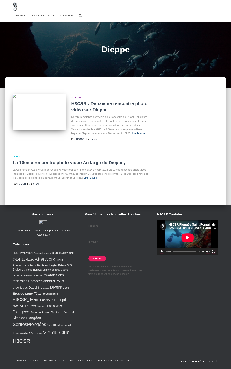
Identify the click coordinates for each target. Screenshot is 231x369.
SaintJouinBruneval (62, 312)
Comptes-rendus (41, 281)
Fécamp (39, 293)
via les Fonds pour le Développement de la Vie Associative (43, 232)
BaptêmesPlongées (47, 265)
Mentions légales (81, 360)
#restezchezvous (42, 253)
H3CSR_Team (26, 299)
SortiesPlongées (29, 324)
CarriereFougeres (51, 270)
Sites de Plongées (27, 318)
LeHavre (31, 306)
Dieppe (17, 157)
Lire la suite (138, 133)
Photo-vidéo (55, 305)
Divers (56, 287)
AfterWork (78, 97)
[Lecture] (162, 251)
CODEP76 (36, 275)
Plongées (21, 312)
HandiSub (46, 300)
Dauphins (35, 287)
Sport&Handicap (55, 325)
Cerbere (27, 275)
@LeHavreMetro (62, 252)
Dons (66, 287)
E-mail (93, 241)
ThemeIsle (212, 361)
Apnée (59, 259)
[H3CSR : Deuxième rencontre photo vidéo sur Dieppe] (39, 112)
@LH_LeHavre (23, 259)
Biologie (18, 269)
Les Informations (41, 15)
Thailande (20, 333)
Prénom (93, 225)
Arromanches (21, 265)
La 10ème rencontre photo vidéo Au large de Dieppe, (69, 162)
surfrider (69, 325)
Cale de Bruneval (33, 270)
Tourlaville (38, 334)
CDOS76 (17, 275)
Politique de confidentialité (115, 360)
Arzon (32, 265)
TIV (31, 333)
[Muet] (208, 251)
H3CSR (19, 15)
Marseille (41, 306)
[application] (187, 237)
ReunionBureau (40, 312)
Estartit (29, 293)
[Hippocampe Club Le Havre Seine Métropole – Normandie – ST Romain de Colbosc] (15, 6)
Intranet (65, 15)
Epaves (19, 293)
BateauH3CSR (65, 265)
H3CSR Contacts (54, 360)
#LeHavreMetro (23, 252)
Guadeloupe (51, 293)
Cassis (64, 269)
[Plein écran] (213, 251)
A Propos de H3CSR (26, 360)
